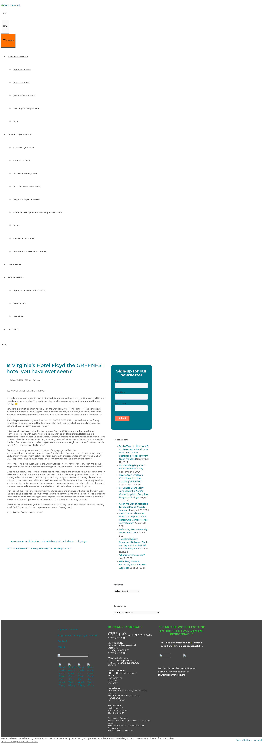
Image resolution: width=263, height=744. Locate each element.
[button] (4, 13)
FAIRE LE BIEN (15, 277)
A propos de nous (22, 69)
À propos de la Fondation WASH (29, 290)
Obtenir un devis (21, 160)
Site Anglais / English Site (26, 108)
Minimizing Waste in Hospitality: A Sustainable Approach (132, 564)
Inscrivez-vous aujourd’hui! (26, 186)
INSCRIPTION (14, 264)
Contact (62, 641)
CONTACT (13, 329)
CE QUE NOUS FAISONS (19, 134)
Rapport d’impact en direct (26, 199)
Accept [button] (258, 740)
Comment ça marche (23, 147)
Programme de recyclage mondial (77, 635)
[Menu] (5, 27)
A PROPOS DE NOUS (18, 56)
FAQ (15, 121)
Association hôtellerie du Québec (29, 251)
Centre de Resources (23, 238)
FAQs (16, 225)
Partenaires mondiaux (24, 95)
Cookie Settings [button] (244, 740)
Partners (36, 380)
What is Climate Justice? (132, 555)
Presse (61, 647)
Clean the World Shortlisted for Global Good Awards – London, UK (133, 507)
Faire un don (19, 303)
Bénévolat (18, 316)
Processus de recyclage (25, 173)
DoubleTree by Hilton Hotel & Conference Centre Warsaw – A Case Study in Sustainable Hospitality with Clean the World (134, 452)
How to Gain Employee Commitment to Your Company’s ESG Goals (131, 478)
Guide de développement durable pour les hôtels (37, 212)
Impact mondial (21, 82)
